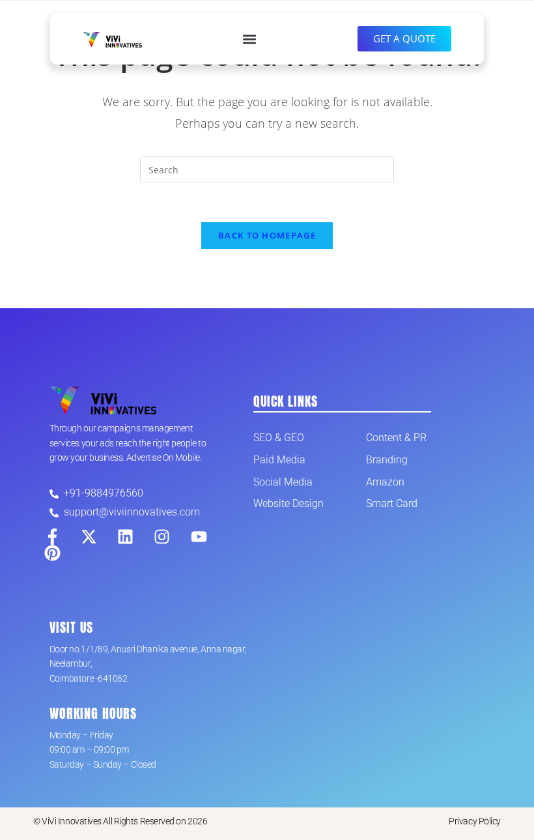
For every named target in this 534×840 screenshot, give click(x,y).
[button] (249, 39)
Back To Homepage (267, 235)
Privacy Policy (475, 821)
